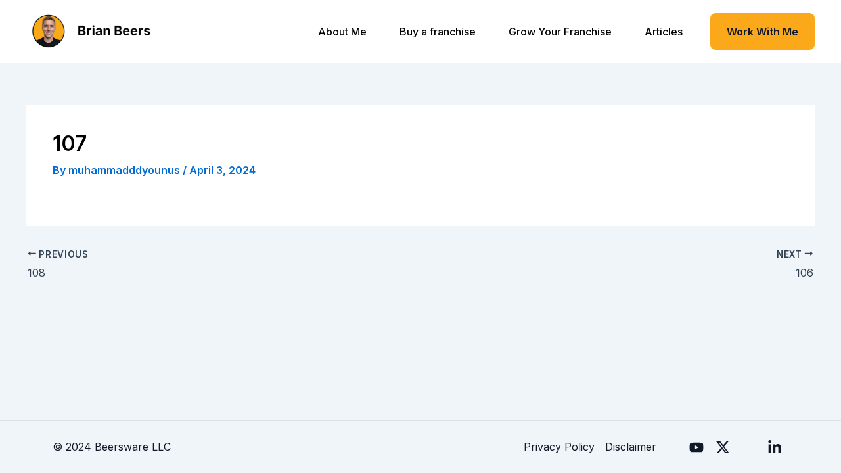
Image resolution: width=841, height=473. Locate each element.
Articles (664, 31)
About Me (342, 31)
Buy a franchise (437, 31)
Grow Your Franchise (560, 31)
